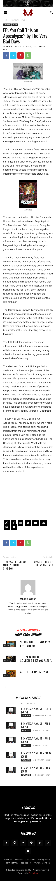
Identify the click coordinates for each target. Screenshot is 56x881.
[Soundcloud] (23, 843)
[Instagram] (15, 843)
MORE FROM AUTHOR (28, 634)
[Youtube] (28, 851)
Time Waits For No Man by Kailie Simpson (14, 565)
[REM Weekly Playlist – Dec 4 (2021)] (11, 770)
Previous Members (42, 863)
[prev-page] (5, 687)
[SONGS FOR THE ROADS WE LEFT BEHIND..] (11, 644)
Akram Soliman (13, 46)
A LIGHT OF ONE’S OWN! (34, 672)
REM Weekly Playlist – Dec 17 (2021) (36, 754)
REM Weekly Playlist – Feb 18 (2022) (36, 710)
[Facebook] (6, 55)
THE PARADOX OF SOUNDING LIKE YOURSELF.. (36, 659)
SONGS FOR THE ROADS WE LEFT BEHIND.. (36, 644)
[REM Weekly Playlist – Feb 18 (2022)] (11, 710)
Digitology (33, 873)
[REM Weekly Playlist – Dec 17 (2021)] (11, 755)
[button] (5, 12)
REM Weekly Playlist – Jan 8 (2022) (35, 740)
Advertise (8, 859)
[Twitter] (13, 55)
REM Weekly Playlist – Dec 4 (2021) (35, 769)
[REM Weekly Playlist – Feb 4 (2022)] (11, 725)
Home (6, 20)
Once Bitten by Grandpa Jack (43, 563)
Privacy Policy (44, 859)
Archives (19, 859)
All (22, 703)
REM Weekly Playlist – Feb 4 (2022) (35, 725)
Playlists (26, 715)
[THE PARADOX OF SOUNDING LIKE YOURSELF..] (11, 659)
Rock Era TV (26, 863)
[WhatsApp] (28, 55)
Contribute (30, 859)
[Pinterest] (20, 55)
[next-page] (10, 687)
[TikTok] (40, 843)
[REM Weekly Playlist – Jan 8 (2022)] (11, 740)
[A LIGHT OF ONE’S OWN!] (11, 673)
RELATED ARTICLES (28, 629)
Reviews (15, 20)
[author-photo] (28, 594)
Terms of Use (12, 863)
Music (23, 20)
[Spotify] (31, 843)
